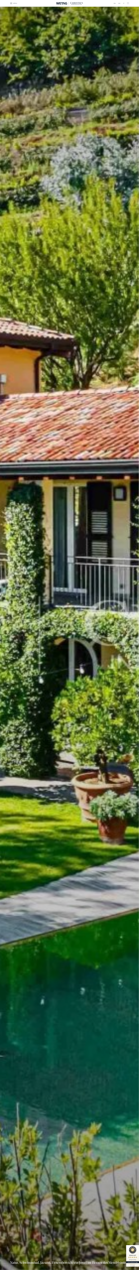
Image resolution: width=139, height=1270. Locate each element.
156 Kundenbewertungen (132, 1262)
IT (123, 3)
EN (115, 3)
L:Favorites (128, 3)
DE (119, 3)
